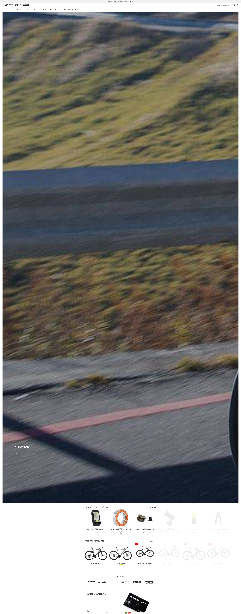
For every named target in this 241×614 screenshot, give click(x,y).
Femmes (36, 9)
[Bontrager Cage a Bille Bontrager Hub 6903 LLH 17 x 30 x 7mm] (120, 517)
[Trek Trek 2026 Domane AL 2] (96, 551)
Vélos (4, 9)
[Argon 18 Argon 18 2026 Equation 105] (169, 551)
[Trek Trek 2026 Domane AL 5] (120, 551)
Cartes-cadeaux (59, 9)
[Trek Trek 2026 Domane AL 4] (194, 551)
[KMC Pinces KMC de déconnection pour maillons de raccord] (218, 517)
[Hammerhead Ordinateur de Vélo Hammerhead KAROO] (96, 517)
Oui (126, 612)
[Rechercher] (237, 5)
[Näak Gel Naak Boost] (194, 517)
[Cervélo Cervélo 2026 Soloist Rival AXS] (145, 551)
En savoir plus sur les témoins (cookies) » (138, 612)
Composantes (20, 9)
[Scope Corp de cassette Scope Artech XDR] (145, 517)
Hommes (29, 9)
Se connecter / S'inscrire (222, 5)
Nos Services (44, 9)
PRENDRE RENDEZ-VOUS (70, 9)
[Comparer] (232, 5)
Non (129, 612)
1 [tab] (119, 499)
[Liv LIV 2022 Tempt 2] (218, 551)
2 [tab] (123, 499)
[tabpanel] (120, 257)
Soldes (52, 9)
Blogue (79, 9)
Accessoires (11, 9)
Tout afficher (150, 507)
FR (228, 5)
